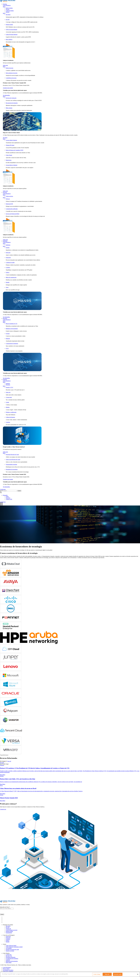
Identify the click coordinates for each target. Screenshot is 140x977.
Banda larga (8, 160)
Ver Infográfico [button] (6, 95)
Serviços (5, 192)
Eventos (8, 333)
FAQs (7, 348)
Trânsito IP (8, 928)
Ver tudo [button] (2, 762)
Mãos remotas (9, 108)
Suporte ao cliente (10, 950)
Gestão (7, 402)
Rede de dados (9, 8)
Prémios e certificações (11, 412)
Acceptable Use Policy (8, 970)
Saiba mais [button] (5, 65)
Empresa (5, 379)
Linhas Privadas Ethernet (11, 34)
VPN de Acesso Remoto (11, 29)
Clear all (9, 761)
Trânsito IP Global (10, 145)
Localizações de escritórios (12, 958)
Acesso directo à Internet (11, 165)
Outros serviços (9, 196)
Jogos (7, 287)
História (7, 407)
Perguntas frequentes (10, 957)
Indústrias (5, 241)
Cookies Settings (96, 974)
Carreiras (8, 422)
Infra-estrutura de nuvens (11, 73)
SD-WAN (8, 14)
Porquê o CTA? (9, 387)
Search (1, 490)
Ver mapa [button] (5, 137)
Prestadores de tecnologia (12, 469)
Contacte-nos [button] (3, 809)
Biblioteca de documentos (12, 328)
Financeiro (8, 257)
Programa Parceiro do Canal (12, 454)
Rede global (8, 962)
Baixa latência (9, 39)
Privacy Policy (6, 968)
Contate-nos (8, 954)
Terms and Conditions (8, 971)
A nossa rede (9, 397)
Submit (19, 490)
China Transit (9, 155)
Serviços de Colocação (11, 98)
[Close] (137, 974)
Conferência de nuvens (11, 78)
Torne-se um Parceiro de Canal (13, 459)
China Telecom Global (11, 945)
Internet (7, 12)
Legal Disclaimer (7, 967)
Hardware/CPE (9, 203)
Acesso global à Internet (11, 140)
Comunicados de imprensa (12, 343)
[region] (70, 974)
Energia (7, 247)
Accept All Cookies (118, 974)
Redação (8, 338)
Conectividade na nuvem (11, 930)
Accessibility (9, 948)
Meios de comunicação (11, 277)
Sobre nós (8, 392)
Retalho (7, 282)
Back (4, 6)
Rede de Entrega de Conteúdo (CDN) (14, 150)
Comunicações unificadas (12, 208)
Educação (8, 252)
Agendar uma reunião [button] (8, 87)
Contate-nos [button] (3, 489)
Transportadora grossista (11, 464)
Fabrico (7, 272)
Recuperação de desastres (12, 103)
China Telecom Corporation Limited (14, 946)
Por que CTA (9, 956)
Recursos (5, 318)
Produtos (5, 4)
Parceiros (8, 384)
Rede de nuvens (9, 68)
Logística (8, 267)
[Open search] (1, 492)
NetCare (8, 198)
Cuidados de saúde (10, 262)
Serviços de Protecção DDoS (12, 213)
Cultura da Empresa (10, 417)
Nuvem (7, 9)
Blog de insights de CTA (11, 323)
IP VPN (7, 19)
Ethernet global (9, 24)
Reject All (107, 974)
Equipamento (9, 932)
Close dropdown (7, 5)
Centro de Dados (10, 10)
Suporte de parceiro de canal (12, 949)
